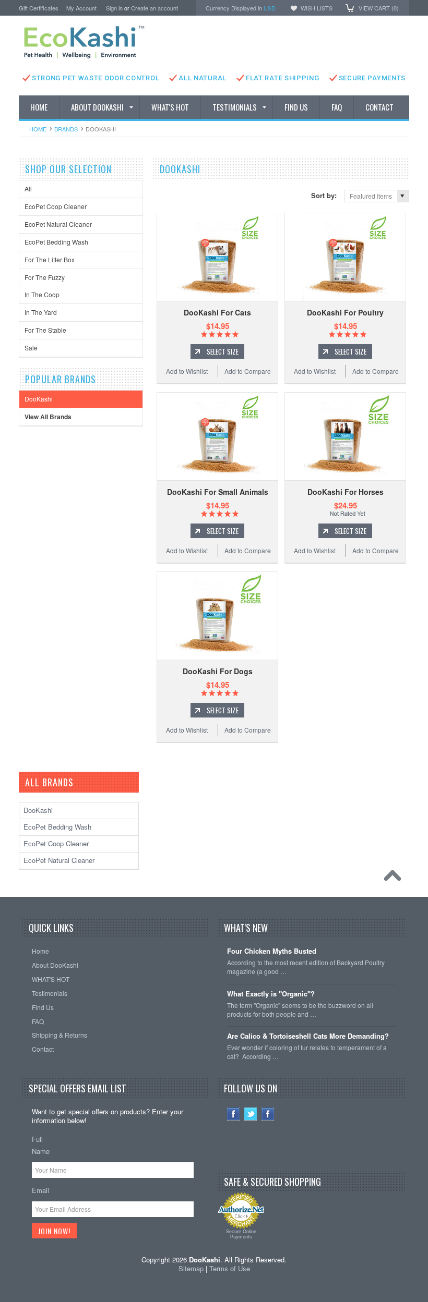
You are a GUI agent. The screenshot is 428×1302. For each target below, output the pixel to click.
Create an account (154, 8)
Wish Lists (316, 8)
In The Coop (42, 294)
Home (37, 129)
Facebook (233, 1114)
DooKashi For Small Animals (217, 491)
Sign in (114, 8)
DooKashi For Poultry (345, 312)
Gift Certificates (38, 8)
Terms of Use (229, 1268)
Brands (66, 129)
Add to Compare (247, 371)
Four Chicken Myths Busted (271, 951)
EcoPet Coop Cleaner (56, 206)
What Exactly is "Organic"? (271, 994)
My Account (81, 8)
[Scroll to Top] (395, 878)
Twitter (250, 1114)
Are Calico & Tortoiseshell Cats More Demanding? (308, 1036)
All (28, 188)
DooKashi (39, 398)
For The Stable (45, 329)
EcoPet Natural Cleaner (58, 224)
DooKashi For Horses (345, 491)
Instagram (268, 1114)
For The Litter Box (50, 259)
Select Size (223, 351)
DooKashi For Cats (217, 312)
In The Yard (41, 312)
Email (40, 1190)
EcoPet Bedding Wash (56, 241)
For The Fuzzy (45, 277)
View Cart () (379, 8)
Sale (31, 347)
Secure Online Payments (241, 1234)
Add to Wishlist (187, 371)
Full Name (41, 1145)
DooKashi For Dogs (218, 671)
